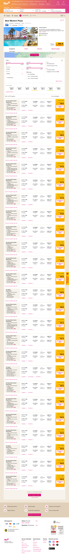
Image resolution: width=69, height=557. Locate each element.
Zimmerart (8, 71)
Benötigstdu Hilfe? (62, 15)
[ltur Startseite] (7, 3)
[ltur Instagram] (54, 542)
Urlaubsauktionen (37, 1)
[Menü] (60, 521)
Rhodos (23, 23)
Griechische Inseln (17, 23)
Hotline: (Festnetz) (17, 1)
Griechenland (11, 23)
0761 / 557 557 (25, 523)
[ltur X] (50, 545)
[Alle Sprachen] (48, 1)
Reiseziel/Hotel (7, 9)
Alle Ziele (6, 23)
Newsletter (31, 1)
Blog (43, 1)
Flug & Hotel (6, 7)
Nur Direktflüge (31, 74)
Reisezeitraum (38, 9)
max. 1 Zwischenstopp (32, 76)
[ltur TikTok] (57, 545)
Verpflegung (8, 67)
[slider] (6, 63)
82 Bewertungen (14, 25)
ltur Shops (26, 1)
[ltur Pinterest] (54, 545)
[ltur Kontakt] (64, 15)
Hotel (12, 7)
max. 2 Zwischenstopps (33, 78)
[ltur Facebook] (50, 542)
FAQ (45, 1)
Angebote (12, 49)
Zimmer (52, 9)
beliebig (29, 72)
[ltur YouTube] (57, 542)
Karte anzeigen (34, 55)
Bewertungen (56, 49)
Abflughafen (22, 9)
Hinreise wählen (9, 85)
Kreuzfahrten (18, 7)
